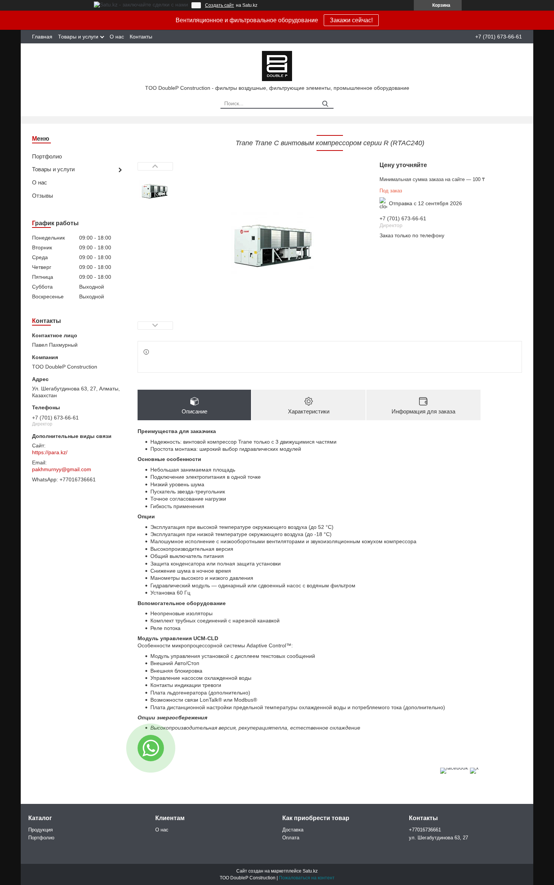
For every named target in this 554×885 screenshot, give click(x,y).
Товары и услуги (78, 37)
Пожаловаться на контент (307, 877)
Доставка (292, 830)
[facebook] (454, 768)
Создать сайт (219, 5)
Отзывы (42, 195)
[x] (474, 768)
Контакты (141, 37)
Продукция (40, 830)
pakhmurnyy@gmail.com (61, 469)
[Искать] (325, 104)
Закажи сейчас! (351, 20)
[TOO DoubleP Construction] (277, 66)
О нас (117, 37)
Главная (42, 37)
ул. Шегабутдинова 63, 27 (438, 837)
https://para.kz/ (49, 452)
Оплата (290, 837)
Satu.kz (310, 871)
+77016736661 (425, 830)
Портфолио (47, 156)
